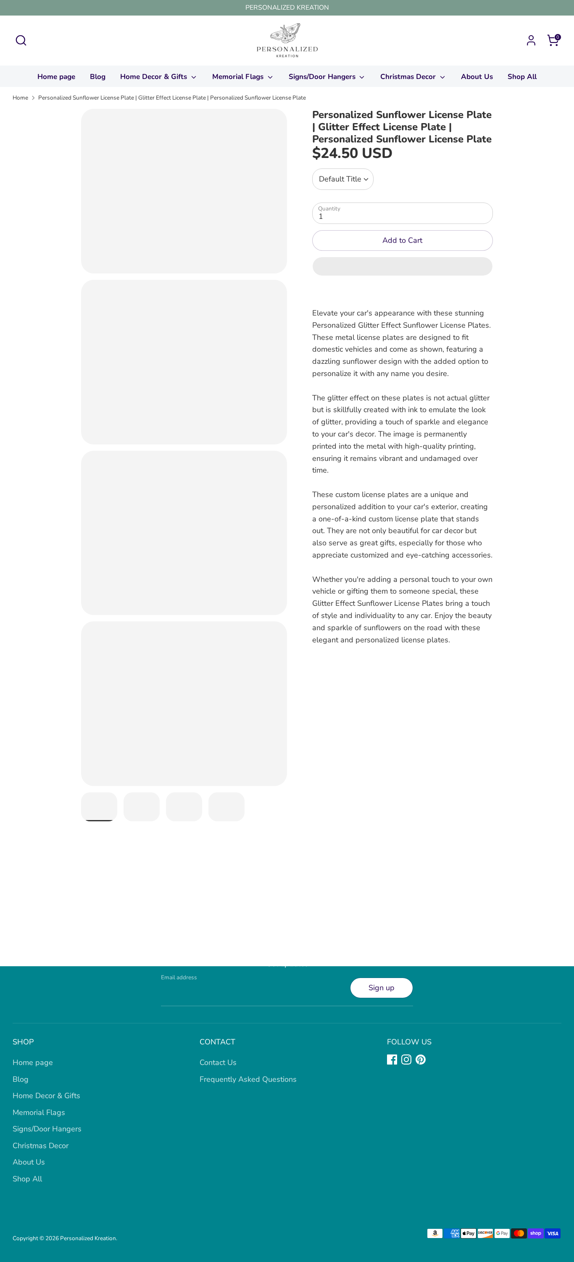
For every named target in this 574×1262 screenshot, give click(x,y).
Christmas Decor (409, 77)
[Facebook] (392, 1059)
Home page (56, 77)
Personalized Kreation (88, 1238)
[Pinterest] (421, 1059)
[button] (402, 266)
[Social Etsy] (435, 1059)
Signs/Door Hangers (323, 77)
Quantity (329, 209)
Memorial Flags (239, 77)
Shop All (522, 77)
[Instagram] (406, 1059)
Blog (97, 77)
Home (20, 98)
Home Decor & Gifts (154, 77)
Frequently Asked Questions (248, 1079)
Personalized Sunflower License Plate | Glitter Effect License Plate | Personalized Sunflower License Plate (172, 98)
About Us (477, 77)
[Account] (531, 40)
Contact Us (218, 1062)
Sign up (382, 988)
